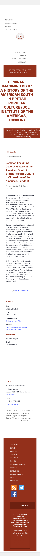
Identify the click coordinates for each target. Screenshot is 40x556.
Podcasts (14, 478)
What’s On (14, 458)
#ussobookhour (17, 464)
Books (13, 461)
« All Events (11, 152)
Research (14, 471)
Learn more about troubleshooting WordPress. (20, 542)
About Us (14, 445)
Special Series (16, 474)
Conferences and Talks (13, 321)
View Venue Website (12, 404)
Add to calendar (20, 290)
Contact (14, 451)
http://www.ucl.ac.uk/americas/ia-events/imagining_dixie (17, 328)
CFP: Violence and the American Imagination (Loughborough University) (27, 416)
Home (8, 130)
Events (15, 130)
